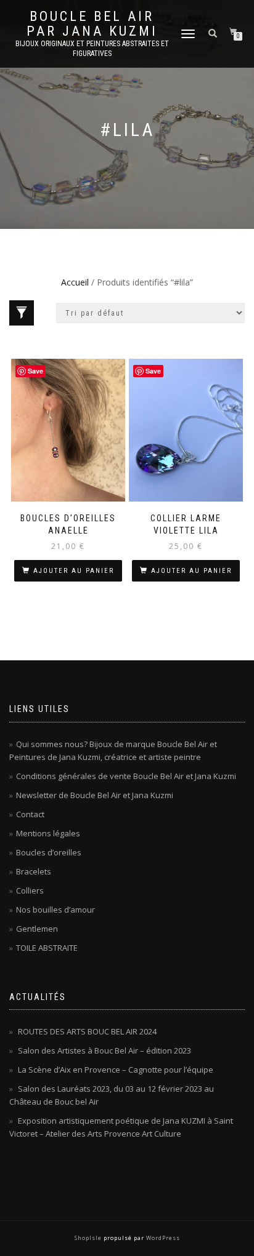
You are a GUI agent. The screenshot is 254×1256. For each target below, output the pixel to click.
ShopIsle (89, 1238)
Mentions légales (48, 833)
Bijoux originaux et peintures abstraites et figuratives (92, 48)
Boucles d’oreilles (48, 852)
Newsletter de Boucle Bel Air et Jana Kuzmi (94, 795)
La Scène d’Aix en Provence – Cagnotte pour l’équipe (115, 1069)
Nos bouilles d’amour (55, 909)
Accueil (75, 282)
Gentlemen (37, 928)
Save (35, 370)
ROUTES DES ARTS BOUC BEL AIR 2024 (87, 1031)
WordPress (162, 1238)
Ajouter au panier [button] (73, 571)
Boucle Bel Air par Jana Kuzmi (92, 24)
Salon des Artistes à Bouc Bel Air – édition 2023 (104, 1050)
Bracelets (33, 871)
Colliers (30, 890)
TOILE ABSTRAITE (47, 947)
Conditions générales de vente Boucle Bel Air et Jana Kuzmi (126, 776)
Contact (30, 814)
